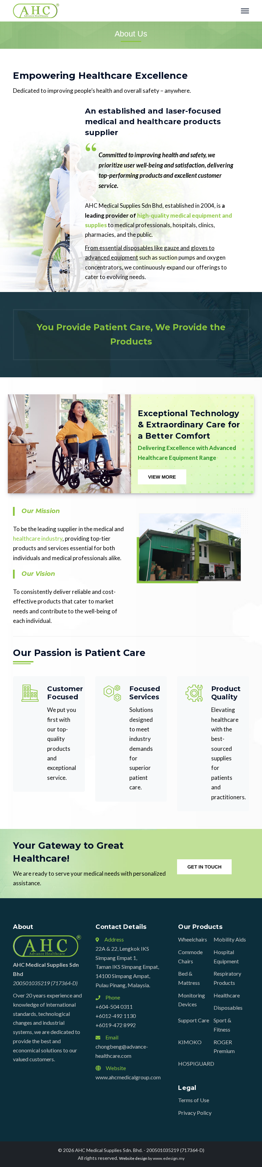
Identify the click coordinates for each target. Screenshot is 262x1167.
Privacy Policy (195, 1112)
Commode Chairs (190, 956)
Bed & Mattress (189, 978)
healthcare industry (37, 538)
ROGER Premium (224, 1046)
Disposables (228, 1007)
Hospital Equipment (226, 956)
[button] (162, 476)
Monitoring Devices (191, 1000)
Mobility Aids (230, 939)
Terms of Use (193, 1100)
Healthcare (227, 995)
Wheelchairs (192, 939)
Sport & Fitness (222, 1025)
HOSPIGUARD (196, 1063)
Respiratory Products (227, 978)
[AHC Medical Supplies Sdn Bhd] (36, 10)
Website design (133, 1158)
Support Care (193, 1020)
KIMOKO (190, 1042)
